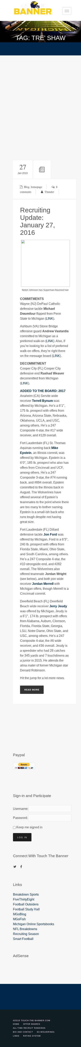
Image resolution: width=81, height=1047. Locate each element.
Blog (26, 187)
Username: (20, 808)
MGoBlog (19, 914)
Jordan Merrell (42, 583)
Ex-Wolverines (45, 1032)
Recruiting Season (26, 934)
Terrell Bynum (42, 400)
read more (31, 690)
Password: (20, 817)
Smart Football (23, 939)
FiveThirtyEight (23, 899)
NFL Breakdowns (25, 929)
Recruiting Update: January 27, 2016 (37, 221)
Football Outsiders (26, 904)
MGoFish (19, 919)
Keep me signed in (29, 827)
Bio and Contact (23, 1032)
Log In (22, 837)
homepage (36, 187)
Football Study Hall (26, 909)
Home (16, 1024)
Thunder (49, 192)
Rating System (32, 1036)
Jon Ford (50, 534)
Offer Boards (31, 1024)
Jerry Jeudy (58, 606)
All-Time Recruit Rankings (29, 1028)
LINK (49, 318)
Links (16, 1036)
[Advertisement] (40, 98)
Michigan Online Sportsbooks (33, 924)
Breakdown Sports (26, 894)
